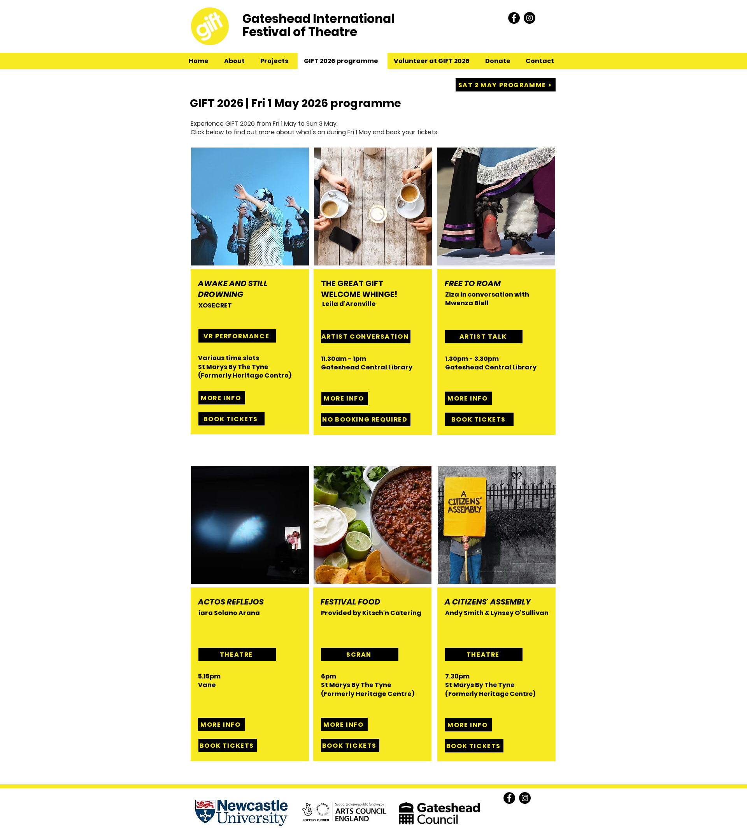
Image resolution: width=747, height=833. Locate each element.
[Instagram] (529, 18)
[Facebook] (514, 18)
